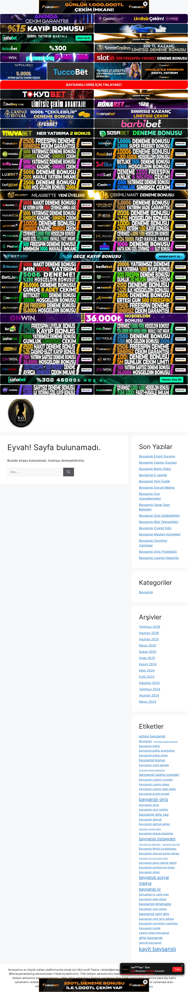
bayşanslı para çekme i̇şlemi (158, 863)
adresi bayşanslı (152, 736)
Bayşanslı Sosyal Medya (157, 487)
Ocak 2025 (147, 658)
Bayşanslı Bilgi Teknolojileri (158, 522)
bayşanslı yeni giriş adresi (156, 919)
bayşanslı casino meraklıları (152, 770)
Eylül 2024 (146, 677)
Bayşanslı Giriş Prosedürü (158, 551)
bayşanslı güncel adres (154, 824)
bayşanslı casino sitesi (154, 784)
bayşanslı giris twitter (153, 809)
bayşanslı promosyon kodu (157, 867)
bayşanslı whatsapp (155, 904)
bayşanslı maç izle (171, 844)
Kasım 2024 (148, 664)
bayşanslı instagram (157, 838)
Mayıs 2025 (147, 645)
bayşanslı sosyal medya (154, 880)
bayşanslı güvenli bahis (150, 829)
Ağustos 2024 (149, 683)
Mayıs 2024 (147, 702)
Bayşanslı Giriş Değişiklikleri (159, 515)
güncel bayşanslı (150, 942)
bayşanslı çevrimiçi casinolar (158, 923)
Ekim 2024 (147, 670)
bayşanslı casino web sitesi (157, 789)
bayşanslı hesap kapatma (156, 833)
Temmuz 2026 (149, 627)
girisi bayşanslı (150, 938)
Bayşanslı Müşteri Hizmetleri (160, 534)
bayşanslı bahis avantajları (157, 750)
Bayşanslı (146, 592)
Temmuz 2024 (149, 689)
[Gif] (94, 194)
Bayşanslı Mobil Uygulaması (157, 848)
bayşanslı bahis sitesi (153, 755)
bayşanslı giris (153, 799)
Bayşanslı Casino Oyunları (158, 462)
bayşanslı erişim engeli (154, 794)
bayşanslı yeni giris (154, 914)
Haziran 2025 (149, 639)
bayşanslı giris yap (154, 814)
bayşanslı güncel (150, 819)
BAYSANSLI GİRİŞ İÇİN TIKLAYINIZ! (94, 85)
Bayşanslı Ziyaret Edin (155, 528)
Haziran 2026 (149, 633)
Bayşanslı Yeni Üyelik (154, 481)
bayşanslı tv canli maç (154, 894)
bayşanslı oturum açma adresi (159, 853)
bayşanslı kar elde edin (150, 844)
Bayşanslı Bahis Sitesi (155, 469)
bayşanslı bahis (149, 746)
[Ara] (68, 472)
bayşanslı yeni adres (153, 909)
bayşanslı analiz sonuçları (166, 741)
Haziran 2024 (149, 695)
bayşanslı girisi (149, 805)
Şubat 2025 (147, 652)
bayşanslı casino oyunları (159, 775)
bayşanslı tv (150, 889)
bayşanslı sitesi (149, 872)
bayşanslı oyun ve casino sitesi (153, 858)
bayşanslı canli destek (154, 765)
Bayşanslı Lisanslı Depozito (159, 558)
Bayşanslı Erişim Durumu (157, 456)
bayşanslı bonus (152, 760)
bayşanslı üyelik (149, 928)
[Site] (47, 143)
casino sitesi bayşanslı (154, 933)
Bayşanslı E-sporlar (153, 475)
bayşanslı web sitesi (152, 899)
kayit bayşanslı (157, 949)
